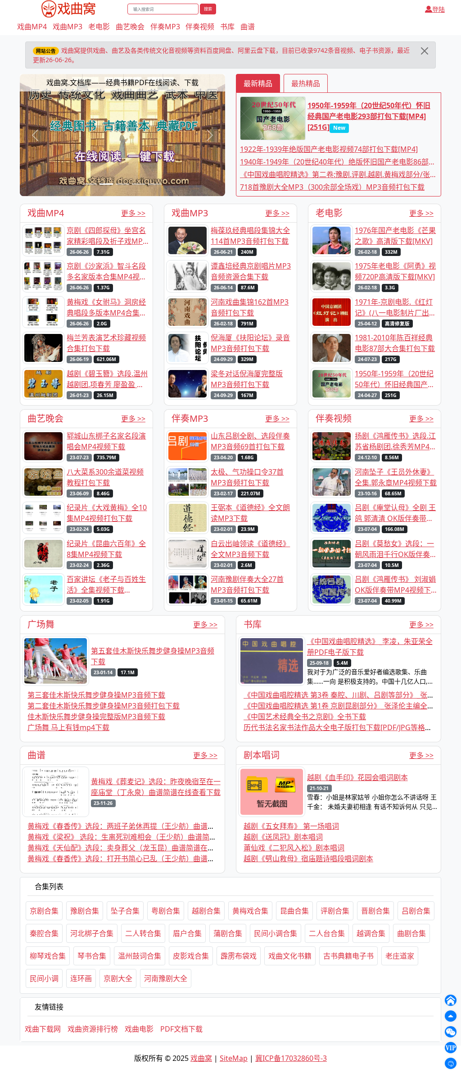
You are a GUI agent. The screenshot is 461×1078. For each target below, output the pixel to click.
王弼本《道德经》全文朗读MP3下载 (250, 512)
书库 (227, 27)
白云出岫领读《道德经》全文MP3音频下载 (250, 549)
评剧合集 (335, 911)
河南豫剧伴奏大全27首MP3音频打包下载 (247, 584)
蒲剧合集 (227, 933)
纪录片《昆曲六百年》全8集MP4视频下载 (106, 549)
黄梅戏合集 (250, 911)
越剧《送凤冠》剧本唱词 (283, 837)
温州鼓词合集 (139, 956)
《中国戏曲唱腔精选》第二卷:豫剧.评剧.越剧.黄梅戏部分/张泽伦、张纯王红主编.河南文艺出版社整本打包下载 (338, 174)
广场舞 (40, 624)
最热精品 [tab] (305, 83)
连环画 (81, 978)
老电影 (99, 27)
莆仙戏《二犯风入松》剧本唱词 (294, 848)
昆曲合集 (294, 911)
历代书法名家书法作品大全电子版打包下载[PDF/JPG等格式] (339, 727)
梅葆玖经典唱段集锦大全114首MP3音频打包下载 (250, 235)
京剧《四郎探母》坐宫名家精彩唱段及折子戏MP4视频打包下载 (107, 236)
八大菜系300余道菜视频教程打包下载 (105, 477)
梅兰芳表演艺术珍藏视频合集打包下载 (106, 343)
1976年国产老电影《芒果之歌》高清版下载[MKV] (395, 235)
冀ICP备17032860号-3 (291, 1058)
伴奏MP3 (165, 27)
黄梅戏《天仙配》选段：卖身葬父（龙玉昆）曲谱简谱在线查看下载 (135, 848)
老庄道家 (399, 956)
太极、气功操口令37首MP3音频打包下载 (247, 477)
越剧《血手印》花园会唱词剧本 (357, 777)
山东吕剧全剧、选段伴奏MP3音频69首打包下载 (250, 441)
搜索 (208, 9)
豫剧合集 (84, 911)
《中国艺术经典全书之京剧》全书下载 (305, 717)
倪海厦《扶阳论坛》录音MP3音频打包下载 (250, 343)
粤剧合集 (165, 911)
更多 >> (133, 213)
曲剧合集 (411, 933)
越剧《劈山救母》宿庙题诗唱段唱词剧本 (308, 858)
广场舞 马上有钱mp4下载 (68, 727)
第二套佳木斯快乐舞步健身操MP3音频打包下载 (103, 706)
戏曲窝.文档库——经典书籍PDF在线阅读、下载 (122, 82)
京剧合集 (44, 911)
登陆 (438, 9)
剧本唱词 (262, 755)
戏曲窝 (201, 1058)
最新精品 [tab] (258, 83)
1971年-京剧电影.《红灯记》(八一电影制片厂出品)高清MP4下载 (394, 307)
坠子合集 (125, 911)
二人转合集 (143, 933)
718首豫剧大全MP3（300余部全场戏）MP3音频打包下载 (332, 187)
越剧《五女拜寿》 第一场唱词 (291, 826)
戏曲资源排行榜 (93, 1029)
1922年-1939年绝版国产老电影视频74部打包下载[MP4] (329, 149)
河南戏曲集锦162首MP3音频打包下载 (250, 307)
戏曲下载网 (43, 1029)
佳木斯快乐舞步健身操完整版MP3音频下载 (96, 717)
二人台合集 (327, 933)
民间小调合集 (275, 933)
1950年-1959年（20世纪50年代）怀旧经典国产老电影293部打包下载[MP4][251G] (368, 116)
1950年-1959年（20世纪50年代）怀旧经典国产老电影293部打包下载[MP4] (395, 379)
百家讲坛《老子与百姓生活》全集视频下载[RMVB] (106, 584)
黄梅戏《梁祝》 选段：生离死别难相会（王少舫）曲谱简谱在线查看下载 (143, 837)
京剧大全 (118, 978)
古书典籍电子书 (348, 956)
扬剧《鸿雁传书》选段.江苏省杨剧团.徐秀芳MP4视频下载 (396, 441)
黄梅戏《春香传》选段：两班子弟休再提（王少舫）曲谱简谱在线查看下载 (146, 826)
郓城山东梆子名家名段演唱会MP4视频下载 (106, 441)
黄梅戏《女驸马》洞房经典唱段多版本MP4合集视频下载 (107, 307)
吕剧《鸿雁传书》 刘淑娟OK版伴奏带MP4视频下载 (395, 584)
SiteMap (234, 1058)
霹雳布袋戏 (239, 956)
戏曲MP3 (67, 27)
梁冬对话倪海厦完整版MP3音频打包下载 (247, 379)
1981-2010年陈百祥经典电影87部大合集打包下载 (395, 343)
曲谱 (247, 27)
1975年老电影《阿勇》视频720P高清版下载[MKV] (395, 271)
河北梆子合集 (91, 933)
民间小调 (44, 978)
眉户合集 (187, 933)
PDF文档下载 (181, 1029)
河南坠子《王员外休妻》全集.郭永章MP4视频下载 (396, 477)
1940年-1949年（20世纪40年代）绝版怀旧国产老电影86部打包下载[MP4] (338, 162)
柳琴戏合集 (48, 956)
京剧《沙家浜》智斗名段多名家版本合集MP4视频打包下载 (107, 271)
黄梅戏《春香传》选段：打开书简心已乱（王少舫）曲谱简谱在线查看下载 (146, 858)
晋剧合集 (375, 911)
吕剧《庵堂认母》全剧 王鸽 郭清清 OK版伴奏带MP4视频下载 (395, 513)
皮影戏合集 (191, 956)
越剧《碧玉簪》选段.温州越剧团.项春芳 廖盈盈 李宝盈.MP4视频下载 (107, 379)
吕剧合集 (416, 911)
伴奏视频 (199, 27)
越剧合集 (206, 911)
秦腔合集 (44, 933)
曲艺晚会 (130, 27)
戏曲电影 (139, 1029)
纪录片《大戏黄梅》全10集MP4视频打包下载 (107, 512)
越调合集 (371, 933)
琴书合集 (91, 956)
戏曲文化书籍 (290, 956)
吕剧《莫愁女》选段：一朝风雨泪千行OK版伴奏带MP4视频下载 (394, 549)
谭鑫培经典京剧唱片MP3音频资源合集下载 (251, 271)
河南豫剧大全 (165, 978)
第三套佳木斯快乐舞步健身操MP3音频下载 (96, 695)
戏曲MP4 (32, 27)
